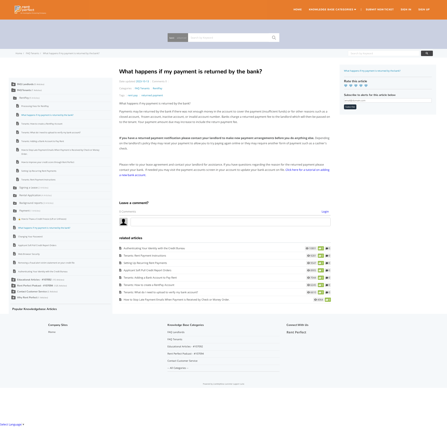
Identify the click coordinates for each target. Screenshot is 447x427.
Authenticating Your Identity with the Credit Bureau (154, 248)
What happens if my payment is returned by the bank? (47, 115)
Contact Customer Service (32, 291)
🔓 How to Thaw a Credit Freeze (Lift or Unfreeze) (42, 218)
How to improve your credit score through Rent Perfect (47, 162)
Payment (29, 210)
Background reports (36, 203)
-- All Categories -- (177, 368)
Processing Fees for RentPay (35, 106)
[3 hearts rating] (356, 85)
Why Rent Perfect (27, 297)
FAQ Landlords (25, 84)
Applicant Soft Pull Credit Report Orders (147, 270)
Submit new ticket (380, 9)
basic (171, 37)
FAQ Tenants (32, 53)
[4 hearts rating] (361, 85)
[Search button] (274, 37)
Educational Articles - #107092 (34, 279)
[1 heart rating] (346, 85)
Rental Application (35, 195)
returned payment (152, 95)
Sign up (424, 9)
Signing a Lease (33, 187)
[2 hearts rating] (351, 85)
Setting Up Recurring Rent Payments (145, 263)
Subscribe (350, 106)
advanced (181, 37)
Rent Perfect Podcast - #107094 (35, 285)
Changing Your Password (30, 236)
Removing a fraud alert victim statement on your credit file (46, 262)
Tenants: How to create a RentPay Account (149, 285)
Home (298, 9)
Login (325, 211)
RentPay (157, 88)
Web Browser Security (29, 254)
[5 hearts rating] (366, 85)
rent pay (133, 95)
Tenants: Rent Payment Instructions (145, 255)
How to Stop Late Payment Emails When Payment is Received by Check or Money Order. (177, 299)
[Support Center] (30, 9)
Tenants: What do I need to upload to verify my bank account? (161, 292)
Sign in (406, 9)
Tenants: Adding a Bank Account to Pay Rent (150, 277)
